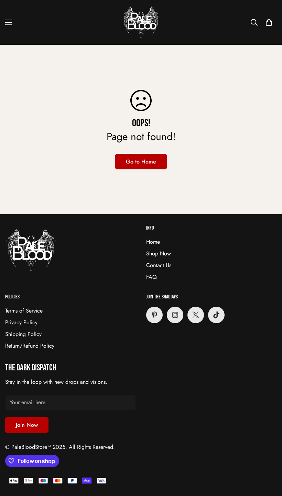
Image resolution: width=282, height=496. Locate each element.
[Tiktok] (216, 315)
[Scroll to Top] (268, 458)
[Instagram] (175, 315)
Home (153, 242)
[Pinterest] (154, 315)
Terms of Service (24, 311)
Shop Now (158, 253)
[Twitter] (195, 315)
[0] (269, 22)
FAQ (151, 277)
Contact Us (158, 265)
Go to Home (141, 162)
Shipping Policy (23, 334)
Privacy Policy (21, 322)
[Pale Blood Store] (141, 22)
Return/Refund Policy (29, 346)
